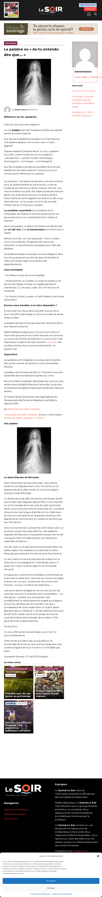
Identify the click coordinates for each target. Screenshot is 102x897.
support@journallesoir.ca (88, 77)
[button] (98, 856)
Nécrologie (87, 5)
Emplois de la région (15, 814)
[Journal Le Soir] (51, 10)
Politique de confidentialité (40, 894)
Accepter (51, 881)
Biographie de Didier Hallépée (21, 414)
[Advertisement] (34, 753)
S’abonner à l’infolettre (16, 809)
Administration (20, 110)
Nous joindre (11, 818)
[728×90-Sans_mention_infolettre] (51, 29)
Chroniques (8, 39)
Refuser (51, 888)
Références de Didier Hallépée (24, 409)
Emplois (90, 9)
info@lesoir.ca (80, 851)
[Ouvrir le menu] (89, 14)
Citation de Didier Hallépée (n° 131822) (24, 418)
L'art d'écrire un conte (83, 91)
